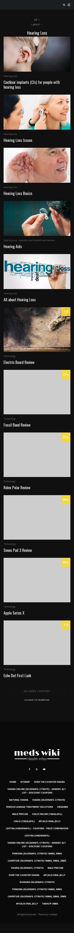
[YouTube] (44, 769)
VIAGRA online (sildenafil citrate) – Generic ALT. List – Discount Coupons (37, 791)
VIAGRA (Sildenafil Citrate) (48, 799)
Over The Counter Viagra (49, 781)
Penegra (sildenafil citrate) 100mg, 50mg (37, 853)
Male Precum (20, 814)
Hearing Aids (13, 246)
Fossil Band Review (17, 424)
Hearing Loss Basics (18, 193)
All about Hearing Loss (20, 299)
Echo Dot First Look (17, 675)
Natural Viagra (18, 799)
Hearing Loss (10, 76)
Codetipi (52, 914)
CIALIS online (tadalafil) (47, 814)
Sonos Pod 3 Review (18, 550)
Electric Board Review (19, 362)
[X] (36, 769)
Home (13, 781)
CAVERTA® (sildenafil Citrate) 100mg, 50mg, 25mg (37, 860)
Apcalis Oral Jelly (50, 821)
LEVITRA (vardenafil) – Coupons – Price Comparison (37, 828)
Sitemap (25, 781)
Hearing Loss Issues (18, 140)
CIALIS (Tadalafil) (24, 821)
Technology (9, 356)
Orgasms (62, 806)
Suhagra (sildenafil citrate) (37, 882)
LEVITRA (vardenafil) (37, 835)
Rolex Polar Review (17, 487)
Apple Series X (14, 612)
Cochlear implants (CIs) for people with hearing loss (32, 84)
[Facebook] (29, 769)
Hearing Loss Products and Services (37, 240)
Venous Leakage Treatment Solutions (29, 806)
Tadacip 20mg (50, 903)
